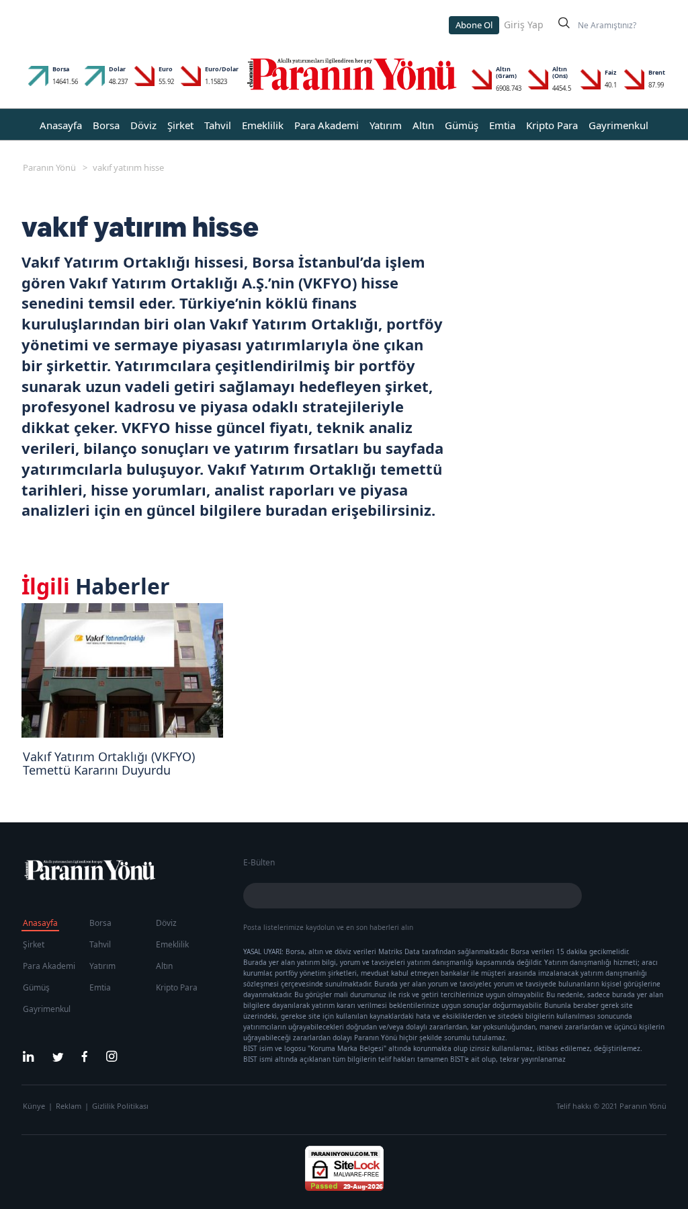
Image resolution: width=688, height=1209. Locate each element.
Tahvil (217, 125)
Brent (656, 72)
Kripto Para (552, 125)
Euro (166, 69)
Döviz (143, 125)
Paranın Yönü (49, 167)
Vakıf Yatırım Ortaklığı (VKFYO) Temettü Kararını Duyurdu (109, 763)
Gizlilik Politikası (120, 1106)
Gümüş (461, 125)
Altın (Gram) (506, 72)
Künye (34, 1106)
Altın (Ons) (560, 72)
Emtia (502, 125)
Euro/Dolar (222, 69)
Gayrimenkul (618, 125)
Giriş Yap (524, 24)
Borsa (60, 69)
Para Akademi (326, 125)
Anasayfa (61, 125)
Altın (423, 125)
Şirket (180, 125)
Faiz (610, 72)
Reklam (68, 1106)
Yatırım (386, 125)
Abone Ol (474, 25)
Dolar (117, 69)
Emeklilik (263, 125)
